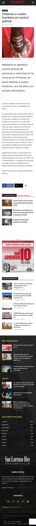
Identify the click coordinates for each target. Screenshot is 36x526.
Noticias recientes (24, 195)
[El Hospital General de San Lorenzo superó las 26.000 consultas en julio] (7, 296)
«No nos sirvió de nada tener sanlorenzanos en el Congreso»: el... (23, 285)
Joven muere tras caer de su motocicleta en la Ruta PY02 (23, 203)
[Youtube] (28, 501)
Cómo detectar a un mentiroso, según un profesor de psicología (23, 368)
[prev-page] (3, 229)
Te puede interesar (9, 195)
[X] (23, 501)
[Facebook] (13, 501)
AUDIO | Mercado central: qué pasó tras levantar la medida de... (23, 315)
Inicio (3, 7)
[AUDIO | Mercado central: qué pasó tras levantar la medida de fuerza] (7, 315)
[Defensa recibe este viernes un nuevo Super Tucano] (7, 306)
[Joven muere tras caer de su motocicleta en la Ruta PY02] (7, 203)
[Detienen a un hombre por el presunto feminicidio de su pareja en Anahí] (7, 212)
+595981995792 (15, 507)
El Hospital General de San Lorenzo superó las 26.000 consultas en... (22, 295)
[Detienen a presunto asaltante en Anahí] (7, 222)
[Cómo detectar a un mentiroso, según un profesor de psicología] (7, 369)
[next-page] (6, 229)
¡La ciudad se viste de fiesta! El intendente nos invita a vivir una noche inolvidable (23, 384)
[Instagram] (18, 501)
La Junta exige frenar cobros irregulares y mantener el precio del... (23, 325)
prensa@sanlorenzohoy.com (23, 488)
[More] (26, 186)
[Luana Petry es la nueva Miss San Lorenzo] (7, 395)
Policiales (9, 7)
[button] (3, 2)
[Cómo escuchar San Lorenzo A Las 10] (7, 347)
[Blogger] (8, 501)
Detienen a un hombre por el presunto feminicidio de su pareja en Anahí (23, 212)
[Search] (33, 2)
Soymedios (5, 518)
